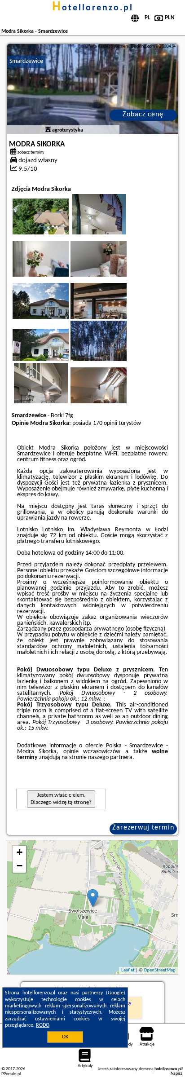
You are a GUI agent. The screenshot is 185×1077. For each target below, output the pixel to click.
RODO (42, 1025)
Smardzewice (26, 61)
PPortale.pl (11, 1074)
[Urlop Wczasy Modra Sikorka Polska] (53, 225)
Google (115, 993)
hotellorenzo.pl (92, 8)
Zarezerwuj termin (143, 827)
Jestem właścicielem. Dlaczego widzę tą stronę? (61, 798)
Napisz (176, 1073)
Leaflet (128, 970)
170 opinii (105, 423)
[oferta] (48, 130)
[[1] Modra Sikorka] (92, 89)
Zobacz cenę (143, 114)
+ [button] (19, 852)
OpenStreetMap (160, 970)
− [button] (19, 865)
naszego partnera (110, 757)
